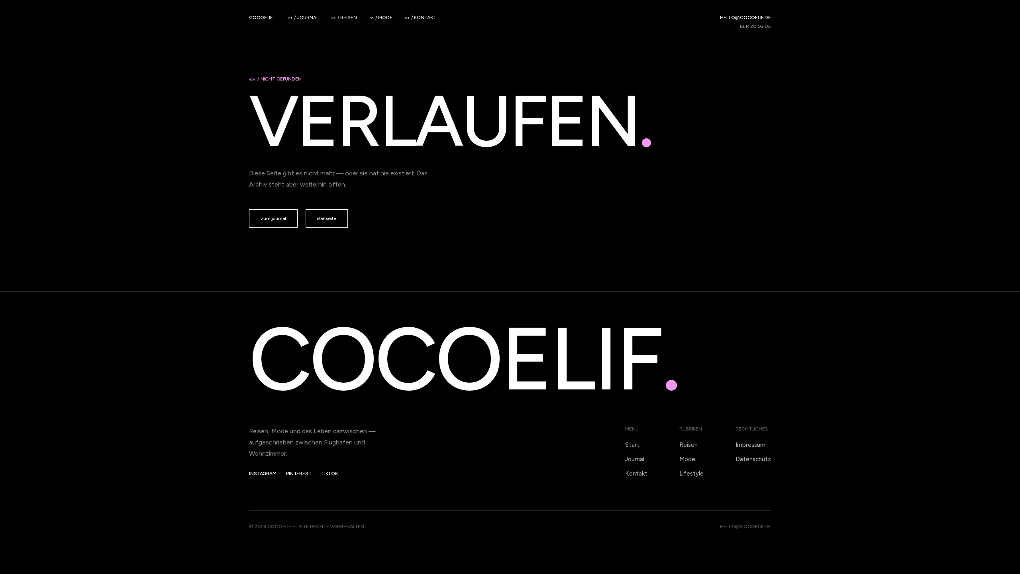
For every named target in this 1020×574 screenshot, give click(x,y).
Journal (634, 459)
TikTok (329, 473)
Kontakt (636, 473)
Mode (687, 459)
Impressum (750, 444)
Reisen (688, 444)
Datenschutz (753, 459)
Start (632, 444)
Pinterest (299, 473)
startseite (326, 218)
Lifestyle (691, 473)
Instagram (263, 473)
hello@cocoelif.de (745, 17)
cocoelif (261, 17)
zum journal (273, 218)
